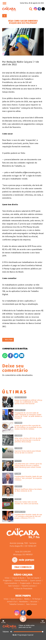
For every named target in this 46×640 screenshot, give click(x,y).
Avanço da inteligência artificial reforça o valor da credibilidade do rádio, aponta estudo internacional (28, 401)
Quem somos (35, 581)
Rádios (27, 599)
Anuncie (36, 583)
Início (7, 578)
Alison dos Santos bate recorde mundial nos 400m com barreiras (26, 503)
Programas (7, 581)
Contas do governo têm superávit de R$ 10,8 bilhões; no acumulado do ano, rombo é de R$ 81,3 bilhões (28, 427)
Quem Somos (16, 599)
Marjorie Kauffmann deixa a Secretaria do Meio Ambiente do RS (28, 490)
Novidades (23, 602)
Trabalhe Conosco (16, 604)
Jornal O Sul (12, 602)
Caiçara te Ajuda (18, 578)
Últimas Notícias (21, 581)
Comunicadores (10, 583)
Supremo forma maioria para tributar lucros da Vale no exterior (28, 452)
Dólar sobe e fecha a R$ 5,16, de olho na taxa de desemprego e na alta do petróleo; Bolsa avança (28, 440)
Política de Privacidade (23, 588)
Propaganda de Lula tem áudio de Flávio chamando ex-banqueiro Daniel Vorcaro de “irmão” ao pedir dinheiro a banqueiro (28, 415)
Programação (25, 583)
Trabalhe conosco (28, 586)
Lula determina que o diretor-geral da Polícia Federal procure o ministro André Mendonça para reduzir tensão (28, 465)
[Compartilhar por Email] (21, 355)
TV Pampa (36, 599)
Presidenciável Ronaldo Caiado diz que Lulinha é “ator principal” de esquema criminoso (28, 478)
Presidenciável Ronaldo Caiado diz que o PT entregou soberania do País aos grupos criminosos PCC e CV (28, 516)
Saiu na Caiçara (33, 578)
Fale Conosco (23, 567)
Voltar (4, 15)
